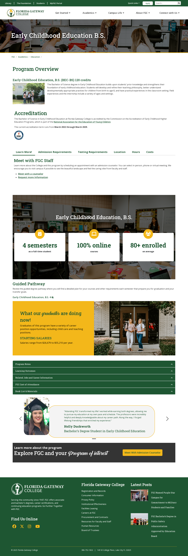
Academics (23, 57)
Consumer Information (92, 495)
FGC (13, 57)
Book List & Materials (26, 391)
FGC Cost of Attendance (27, 384)
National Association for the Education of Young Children (82, 121)
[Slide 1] (94, 438)
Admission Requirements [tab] (54, 152)
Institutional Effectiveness (93, 504)
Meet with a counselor (30, 173)
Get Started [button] (61, 12)
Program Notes (23, 364)
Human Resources (90, 525)
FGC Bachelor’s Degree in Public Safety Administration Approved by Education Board (163, 526)
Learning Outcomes (25, 371)
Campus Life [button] (115, 12)
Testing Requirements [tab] (92, 152)
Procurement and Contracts (94, 517)
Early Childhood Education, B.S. (31, 297)
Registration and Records (93, 491)
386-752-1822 (87, 550)
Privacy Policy (87, 499)
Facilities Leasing (89, 508)
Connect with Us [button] (168, 12)
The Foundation (24, 3)
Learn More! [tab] (24, 152)
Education (35, 57)
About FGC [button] (142, 12)
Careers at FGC (88, 512)
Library (8, 3)
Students (40, 3)
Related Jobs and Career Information (34, 377)
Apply (148, 3)
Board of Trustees (90, 530)
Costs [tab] (149, 152)
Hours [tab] (136, 152)
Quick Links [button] (133, 3)
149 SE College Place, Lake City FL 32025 (114, 550)
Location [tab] (120, 152)
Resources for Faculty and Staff (96, 521)
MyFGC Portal (56, 3)
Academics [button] (88, 12)
